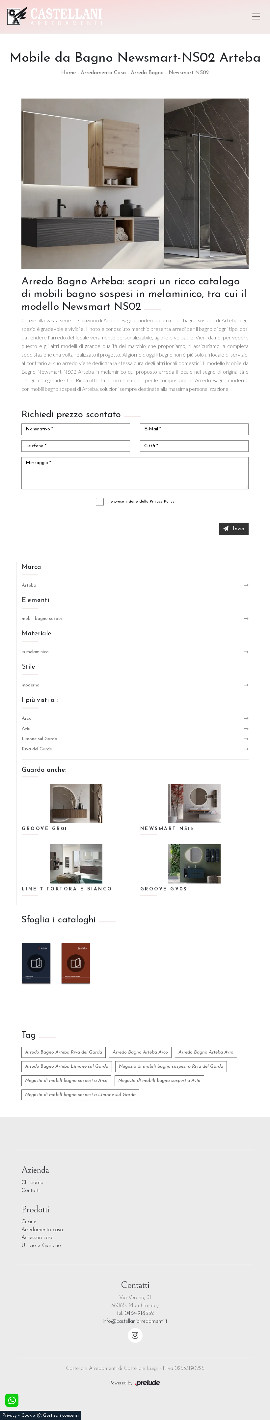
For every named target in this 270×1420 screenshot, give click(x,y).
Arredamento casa (42, 1229)
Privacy (9, 1415)
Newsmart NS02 (189, 72)
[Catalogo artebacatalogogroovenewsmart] (76, 963)
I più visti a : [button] (40, 700)
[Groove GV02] (194, 864)
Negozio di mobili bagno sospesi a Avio (159, 1080)
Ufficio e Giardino (41, 1245)
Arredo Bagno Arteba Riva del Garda (63, 1052)
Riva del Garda (37, 749)
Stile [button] (28, 667)
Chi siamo (32, 1182)
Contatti (30, 1190)
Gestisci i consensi (61, 1415)
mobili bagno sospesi (43, 618)
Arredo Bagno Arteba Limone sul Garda (66, 1066)
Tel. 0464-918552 (135, 1313)
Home (68, 72)
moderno (31, 685)
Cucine (28, 1222)
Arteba (29, 585)
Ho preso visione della (141, 502)
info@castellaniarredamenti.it (135, 1321)
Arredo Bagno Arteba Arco (140, 1052)
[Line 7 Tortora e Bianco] (76, 864)
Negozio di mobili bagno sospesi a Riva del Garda (171, 1066)
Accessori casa (37, 1237)
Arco (27, 718)
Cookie (28, 1415)
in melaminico (35, 652)
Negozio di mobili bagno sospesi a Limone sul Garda (80, 1094)
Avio (26, 728)
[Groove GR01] (76, 803)
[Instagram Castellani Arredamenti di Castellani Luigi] (135, 1335)
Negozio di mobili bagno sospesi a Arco (66, 1080)
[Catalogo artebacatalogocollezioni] (36, 963)
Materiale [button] (36, 633)
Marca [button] (31, 567)
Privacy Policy (162, 502)
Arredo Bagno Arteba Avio (205, 1052)
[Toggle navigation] (256, 16)
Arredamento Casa (103, 72)
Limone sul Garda (39, 739)
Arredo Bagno (147, 72)
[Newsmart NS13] (194, 803)
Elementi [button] (35, 600)
